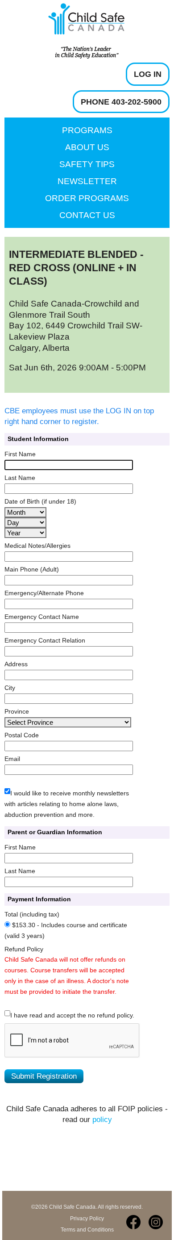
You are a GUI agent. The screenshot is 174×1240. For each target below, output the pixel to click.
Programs (87, 130)
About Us (87, 147)
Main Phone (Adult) (31, 569)
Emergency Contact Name (41, 616)
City (9, 687)
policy (102, 1119)
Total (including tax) (31, 914)
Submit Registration (44, 1076)
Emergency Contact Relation (44, 640)
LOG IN (148, 74)
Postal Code (21, 735)
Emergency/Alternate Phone (44, 593)
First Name (20, 454)
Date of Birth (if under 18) (40, 501)
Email (12, 758)
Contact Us (87, 215)
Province (16, 711)
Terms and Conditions (87, 1230)
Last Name (19, 477)
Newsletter (87, 181)
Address (16, 664)
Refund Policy (23, 949)
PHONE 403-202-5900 (121, 101)
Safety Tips (87, 164)
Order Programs (87, 198)
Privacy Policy (87, 1218)
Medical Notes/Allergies (37, 545)
